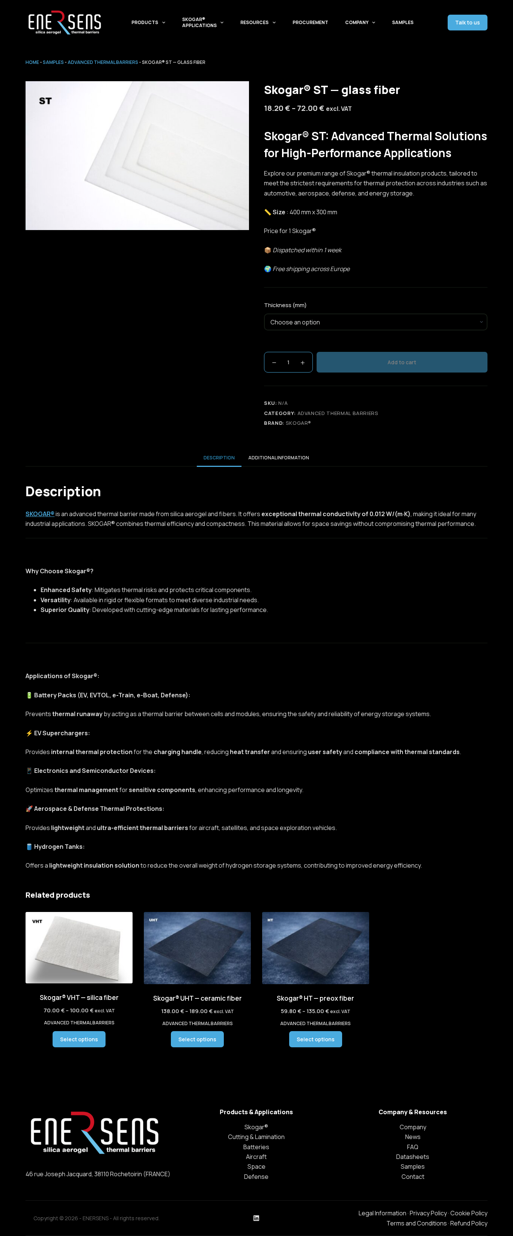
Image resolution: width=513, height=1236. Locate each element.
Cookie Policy (468, 1213)
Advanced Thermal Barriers (103, 62)
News (413, 1137)
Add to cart (402, 362)
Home (32, 62)
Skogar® (299, 423)
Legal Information (382, 1213)
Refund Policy (468, 1223)
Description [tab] (219, 457)
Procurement (310, 22)
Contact (412, 1176)
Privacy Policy (428, 1213)
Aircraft (256, 1157)
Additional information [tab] (278, 457)
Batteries (256, 1147)
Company (356, 22)
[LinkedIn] (256, 1218)
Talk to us (467, 22)
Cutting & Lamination (256, 1137)
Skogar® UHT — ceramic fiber (197, 998)
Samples (402, 22)
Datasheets (412, 1157)
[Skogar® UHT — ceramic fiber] (197, 948)
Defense (256, 1176)
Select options (79, 1039)
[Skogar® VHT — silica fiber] (79, 947)
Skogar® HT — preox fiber (315, 998)
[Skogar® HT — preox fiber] (315, 948)
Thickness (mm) (285, 305)
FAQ (412, 1147)
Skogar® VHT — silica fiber (79, 997)
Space (256, 1166)
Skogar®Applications (199, 22)
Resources (254, 22)
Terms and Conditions (416, 1223)
